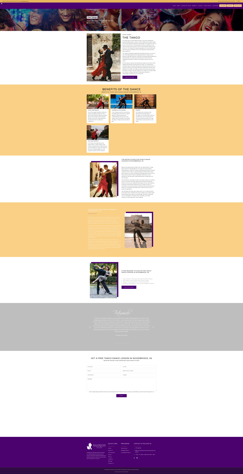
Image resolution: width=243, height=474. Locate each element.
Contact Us (111, 463)
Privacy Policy (117, 471)
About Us (110, 450)
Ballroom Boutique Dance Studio (130, 167)
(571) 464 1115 (238, 5)
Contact (230, 5)
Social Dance (124, 448)
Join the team (111, 452)
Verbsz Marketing (135, 469)
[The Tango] (103, 179)
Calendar (223, 5)
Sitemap (110, 461)
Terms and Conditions (124, 471)
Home (109, 448)
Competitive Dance (125, 452)
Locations (110, 459)
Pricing (109, 456)
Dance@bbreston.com (25, 1)
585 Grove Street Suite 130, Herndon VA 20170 (226, 1)
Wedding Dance (125, 450)
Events (109, 454)
